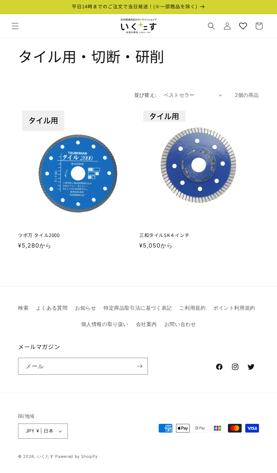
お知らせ (85, 308)
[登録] (140, 366)
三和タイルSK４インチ (164, 235)
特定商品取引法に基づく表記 (138, 308)
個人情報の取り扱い (104, 324)
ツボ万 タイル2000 (39, 235)
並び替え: (145, 95)
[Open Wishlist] (243, 26)
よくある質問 (52, 308)
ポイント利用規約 (234, 308)
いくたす (45, 456)
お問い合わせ (180, 324)
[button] (15, 26)
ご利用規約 (192, 308)
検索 (23, 308)
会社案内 (146, 324)
